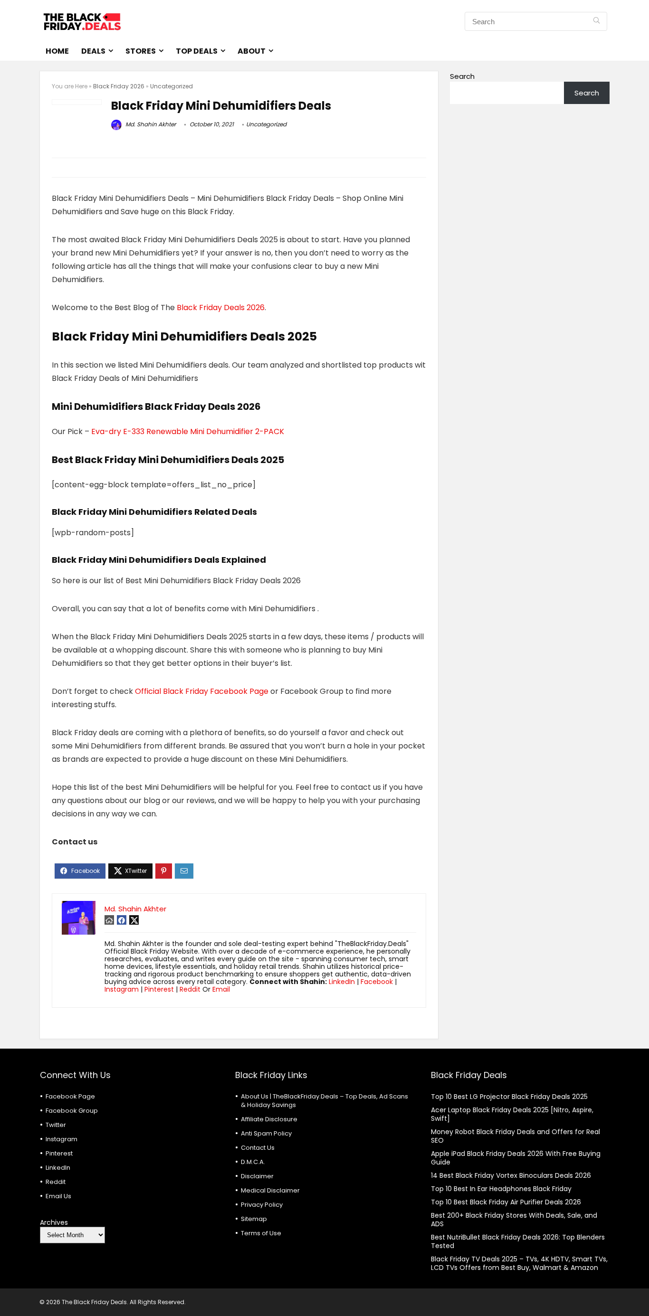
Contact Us (258, 1147)
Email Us (58, 1196)
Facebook (377, 981)
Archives (54, 1222)
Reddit (190, 989)
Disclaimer (257, 1176)
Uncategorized (171, 86)
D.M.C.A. (253, 1161)
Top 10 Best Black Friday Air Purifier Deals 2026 (506, 1202)
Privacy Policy (262, 1204)
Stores (140, 51)
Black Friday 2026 (118, 86)
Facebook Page (70, 1096)
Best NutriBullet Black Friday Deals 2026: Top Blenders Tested (518, 1241)
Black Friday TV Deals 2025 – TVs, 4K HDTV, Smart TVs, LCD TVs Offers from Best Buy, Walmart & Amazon (519, 1263)
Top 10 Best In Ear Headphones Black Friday (501, 1188)
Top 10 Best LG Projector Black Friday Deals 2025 (509, 1096)
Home (57, 51)
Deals (93, 51)
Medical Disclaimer (270, 1190)
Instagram (122, 989)
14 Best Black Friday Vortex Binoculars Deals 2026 (511, 1175)
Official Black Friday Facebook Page (201, 691)
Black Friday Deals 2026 (221, 307)
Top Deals (197, 51)
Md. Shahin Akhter (150, 124)
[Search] (596, 21)
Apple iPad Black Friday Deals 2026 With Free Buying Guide (516, 1158)
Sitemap (254, 1218)
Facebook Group (72, 1110)
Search (462, 76)
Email (221, 989)
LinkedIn (342, 981)
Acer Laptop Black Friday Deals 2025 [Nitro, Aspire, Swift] (512, 1114)
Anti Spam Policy (266, 1133)
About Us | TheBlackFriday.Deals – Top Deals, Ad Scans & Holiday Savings (324, 1100)
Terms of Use (261, 1233)
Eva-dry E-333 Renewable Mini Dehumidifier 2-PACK (187, 431)
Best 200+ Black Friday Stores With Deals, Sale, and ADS (514, 1220)
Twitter (56, 1124)
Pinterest (159, 989)
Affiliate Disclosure (269, 1119)
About (252, 51)
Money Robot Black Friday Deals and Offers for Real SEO (515, 1136)
